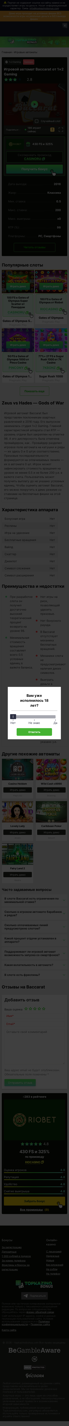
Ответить (34, 731)
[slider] (13, 716)
